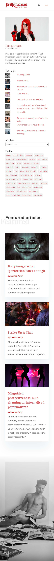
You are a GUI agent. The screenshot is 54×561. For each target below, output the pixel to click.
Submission (38, 195)
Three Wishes (22, 80)
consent (32, 159)
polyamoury (10, 179)
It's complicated (23, 75)
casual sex (10, 159)
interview (44, 167)
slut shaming (33, 191)
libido (22, 171)
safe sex (44, 183)
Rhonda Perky (13, 48)
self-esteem (10, 187)
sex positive (10, 191)
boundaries (39, 155)
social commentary (13, 195)
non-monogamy (11, 175)
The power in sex (13, 45)
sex (18, 187)
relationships (10, 183)
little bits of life (31, 171)
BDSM (15, 155)
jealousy (9, 171)
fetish (17, 167)
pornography (27, 179)
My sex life (21, 112)
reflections (38, 179)
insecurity (34, 167)
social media (26, 195)
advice (8, 155)
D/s (39, 159)
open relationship (26, 175)
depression (10, 163)
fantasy (36, 163)
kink (16, 171)
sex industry (38, 187)
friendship (25, 167)
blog (21, 155)
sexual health (21, 191)
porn (18, 179)
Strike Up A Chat (20, 332)
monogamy (43, 171)
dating (44, 159)
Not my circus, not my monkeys (30, 99)
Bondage (29, 155)
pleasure (38, 175)
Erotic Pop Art (22, 93)
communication (21, 159)
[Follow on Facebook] (27, 530)
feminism (9, 167)
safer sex (35, 183)
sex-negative (26, 187)
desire (19, 163)
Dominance (28, 163)
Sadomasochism (24, 183)
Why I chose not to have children (30, 125)
